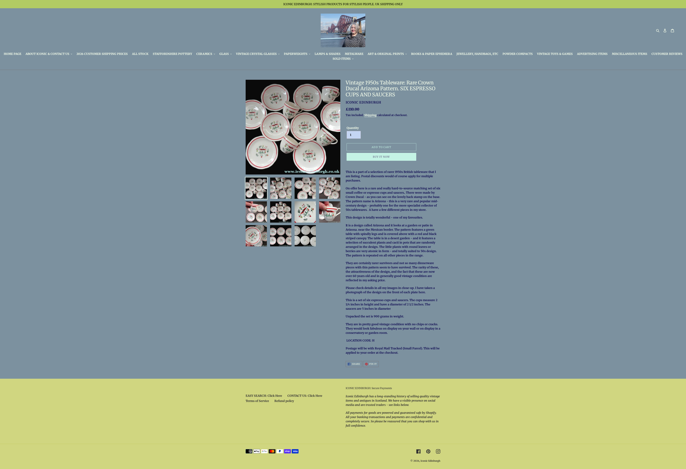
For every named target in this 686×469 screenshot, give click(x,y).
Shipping (370, 115)
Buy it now (381, 156)
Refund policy (284, 401)
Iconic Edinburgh (430, 460)
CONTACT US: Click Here (304, 395)
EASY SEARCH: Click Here (264, 395)
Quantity (353, 128)
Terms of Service (257, 401)
